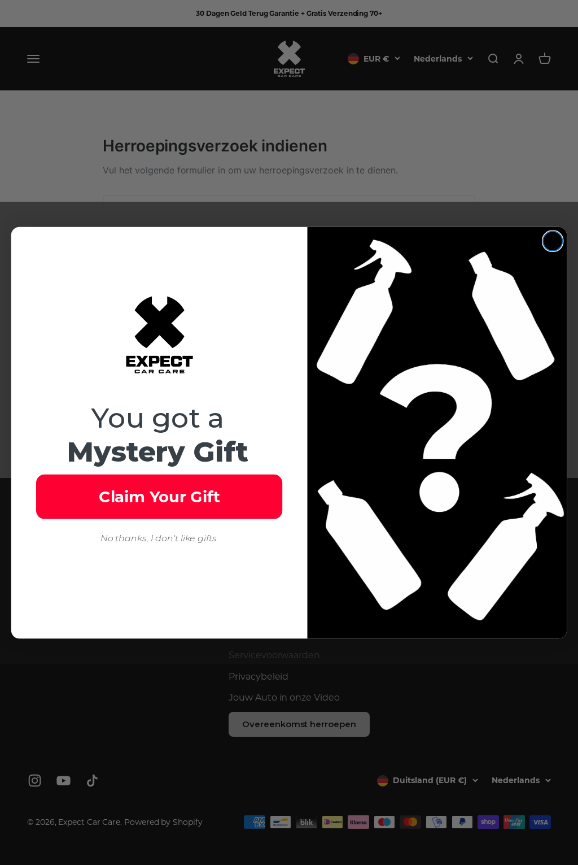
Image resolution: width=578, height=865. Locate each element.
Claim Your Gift (159, 496)
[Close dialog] (552, 240)
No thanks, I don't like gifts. (159, 538)
